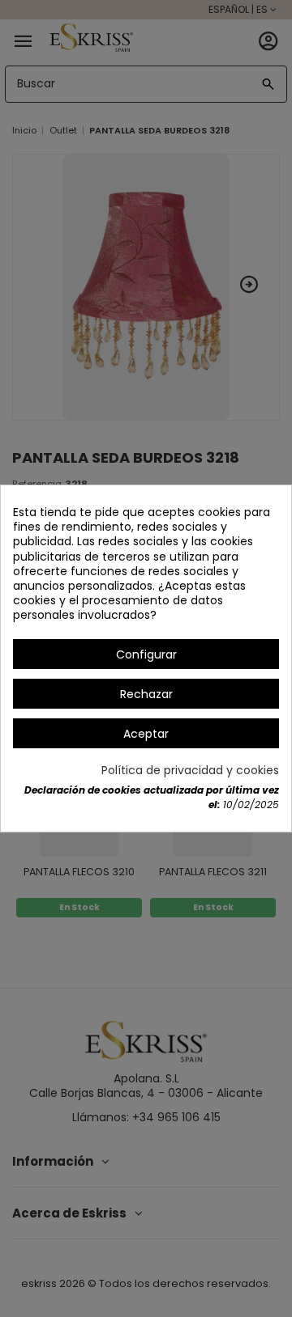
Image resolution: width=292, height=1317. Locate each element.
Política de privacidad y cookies (190, 770)
